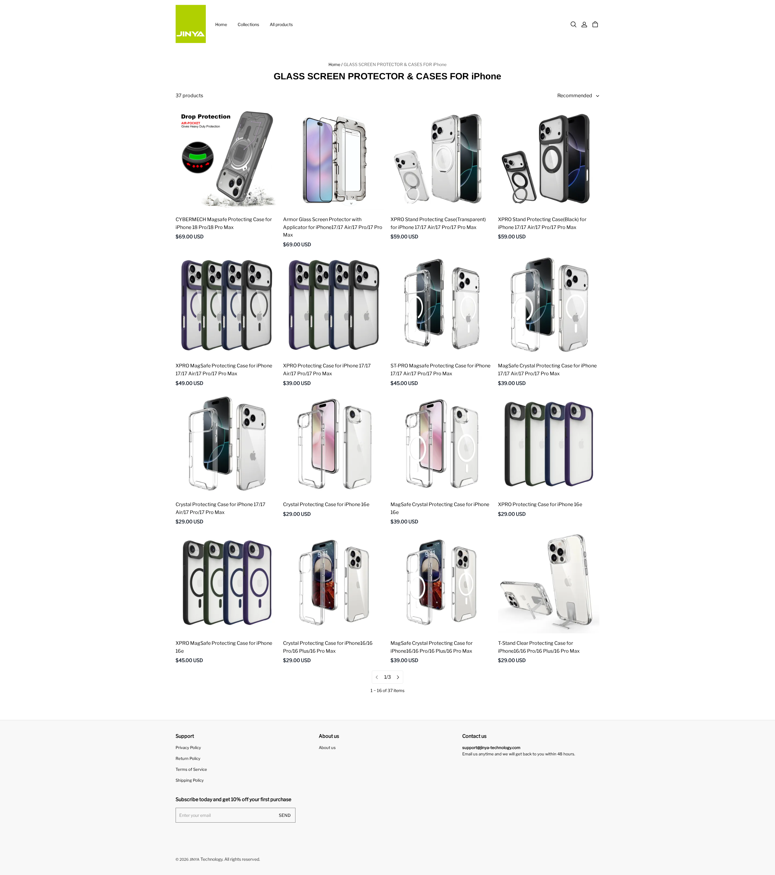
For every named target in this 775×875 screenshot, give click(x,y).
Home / (335, 64)
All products (281, 24)
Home (221, 24)
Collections (248, 24)
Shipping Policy (190, 780)
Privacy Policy (188, 747)
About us (327, 747)
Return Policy (188, 758)
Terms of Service (191, 769)
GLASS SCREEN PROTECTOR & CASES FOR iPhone (395, 64)
